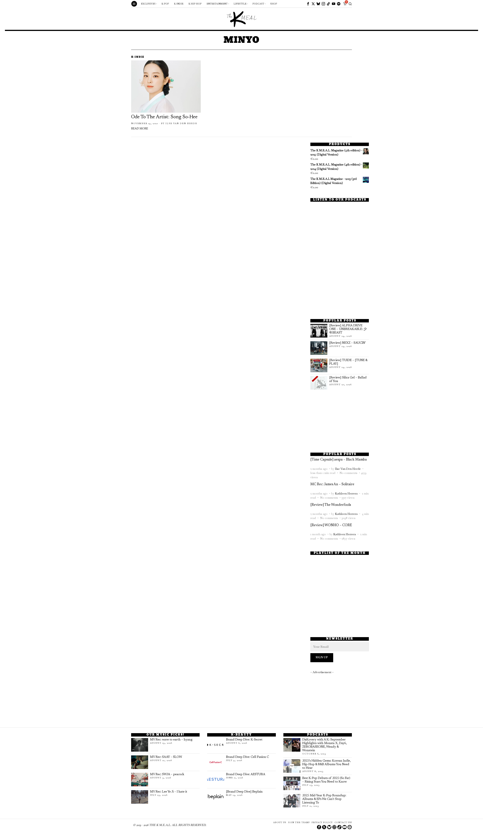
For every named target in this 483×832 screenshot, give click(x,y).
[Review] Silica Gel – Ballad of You (348, 379)
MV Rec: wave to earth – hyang (171, 739)
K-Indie (137, 57)
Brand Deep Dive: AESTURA (245, 774)
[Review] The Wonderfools (330, 505)
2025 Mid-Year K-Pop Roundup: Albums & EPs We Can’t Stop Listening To (324, 799)
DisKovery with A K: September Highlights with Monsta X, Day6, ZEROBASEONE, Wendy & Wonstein (324, 745)
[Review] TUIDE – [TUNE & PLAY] (348, 362)
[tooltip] (308, 4)
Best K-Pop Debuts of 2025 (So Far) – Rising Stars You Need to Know (326, 780)
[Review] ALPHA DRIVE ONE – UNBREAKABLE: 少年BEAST (348, 329)
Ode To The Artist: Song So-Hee (164, 117)
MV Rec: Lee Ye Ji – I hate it (168, 791)
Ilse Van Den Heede (181, 123)
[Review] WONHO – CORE (331, 525)
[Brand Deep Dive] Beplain (244, 791)
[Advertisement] (339, 287)
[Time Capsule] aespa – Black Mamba (338, 459)
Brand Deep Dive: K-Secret (244, 739)
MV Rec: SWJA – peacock (167, 774)
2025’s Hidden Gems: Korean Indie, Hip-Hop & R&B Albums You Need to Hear (326, 764)
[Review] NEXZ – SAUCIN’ (347, 342)
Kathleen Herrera (346, 493)
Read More (139, 128)
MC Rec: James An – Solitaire (332, 484)
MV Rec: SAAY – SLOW (166, 757)
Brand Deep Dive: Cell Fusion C (247, 757)
